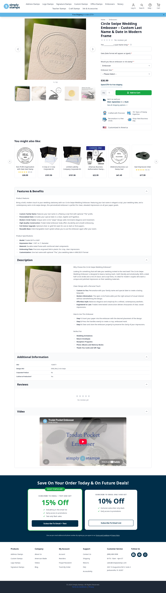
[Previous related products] (10, 161)
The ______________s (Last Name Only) (115, 45)
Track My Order (65, 567)
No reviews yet (120, 40)
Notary (120, 4)
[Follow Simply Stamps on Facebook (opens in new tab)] (133, 554)
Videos (37, 563)
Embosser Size (107, 70)
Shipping (86, 558)
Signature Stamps (64, 4)
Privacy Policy (115, 535)
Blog (36, 567)
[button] (17, 49)
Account (62, 554)
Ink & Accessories (90, 8)
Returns (86, 563)
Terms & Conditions (79, 587)
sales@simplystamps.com (116, 563)
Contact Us (87, 554)
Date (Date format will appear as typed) (116, 53)
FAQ (84, 567)
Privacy (91, 587)
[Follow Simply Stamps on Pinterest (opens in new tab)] (139, 554)
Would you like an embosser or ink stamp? (117, 62)
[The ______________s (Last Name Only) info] (131, 45)
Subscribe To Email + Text (55, 523)
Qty (103, 93)
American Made (41, 558)
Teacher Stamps (59, 8)
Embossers (110, 4)
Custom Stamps (81, 4)
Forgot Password (65, 563)
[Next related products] (156, 161)
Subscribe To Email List (111, 523)
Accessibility (87, 571)
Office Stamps (97, 4)
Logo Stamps (48, 4)
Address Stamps (33, 4)
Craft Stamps (74, 8)
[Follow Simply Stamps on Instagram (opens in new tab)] (145, 554)
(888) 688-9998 (112, 554)
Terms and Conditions (103, 535)
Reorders (62, 558)
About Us (38, 554)
